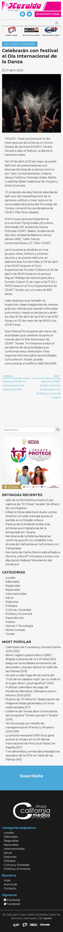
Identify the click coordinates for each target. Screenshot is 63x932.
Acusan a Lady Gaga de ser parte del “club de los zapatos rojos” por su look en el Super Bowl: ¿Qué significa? (33, 679)
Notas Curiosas (15, 629)
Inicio (7, 880)
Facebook (13, 900)
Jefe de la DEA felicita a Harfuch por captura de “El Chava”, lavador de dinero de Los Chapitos (32, 504)
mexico (10, 621)
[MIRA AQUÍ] (12, 30)
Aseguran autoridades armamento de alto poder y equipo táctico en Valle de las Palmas (31, 667)
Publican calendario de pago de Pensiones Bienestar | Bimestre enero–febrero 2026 (31, 691)
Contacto (10, 888)
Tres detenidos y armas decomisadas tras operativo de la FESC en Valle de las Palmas (33, 755)
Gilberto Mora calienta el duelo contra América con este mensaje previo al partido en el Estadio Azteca (31, 516)
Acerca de (10, 884)
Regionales (13, 585)
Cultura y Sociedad (19, 44)
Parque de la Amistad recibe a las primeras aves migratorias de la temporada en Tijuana (28, 528)
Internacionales (16, 593)
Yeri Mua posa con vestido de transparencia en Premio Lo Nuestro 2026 (30, 727)
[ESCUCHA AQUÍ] (31, 30)
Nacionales (13, 589)
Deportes (12, 601)
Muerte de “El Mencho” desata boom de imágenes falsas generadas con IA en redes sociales (32, 703)
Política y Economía (19, 613)
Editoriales (12, 581)
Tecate (10, 633)
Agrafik (47, 918)
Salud (9, 597)
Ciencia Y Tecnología (19, 625)
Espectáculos (15, 617)
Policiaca (11, 605)
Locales (10, 577)
